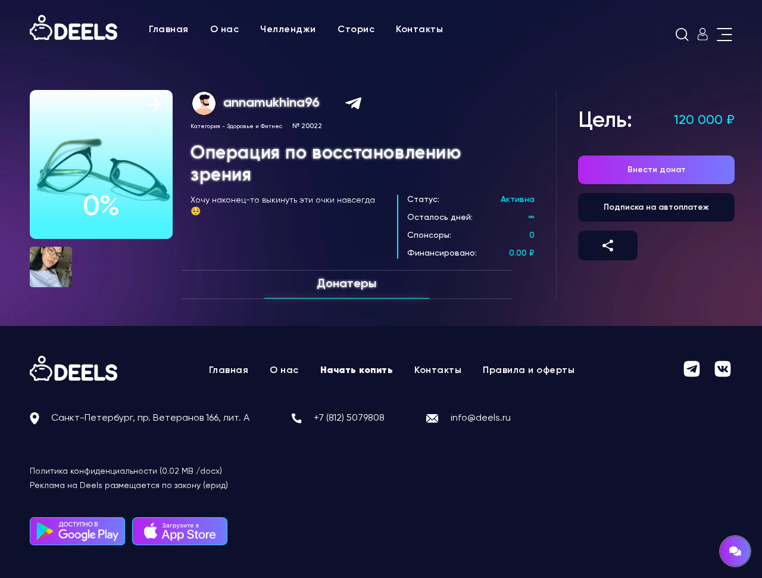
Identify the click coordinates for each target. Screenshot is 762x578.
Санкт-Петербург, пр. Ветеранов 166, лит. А (150, 418)
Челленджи (288, 30)
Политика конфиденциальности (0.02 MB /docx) (126, 471)
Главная (169, 30)
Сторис (356, 30)
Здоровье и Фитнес (254, 126)
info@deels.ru (481, 418)
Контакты (419, 30)
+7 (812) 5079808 (349, 418)
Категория (205, 126)
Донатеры (346, 284)
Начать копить (357, 370)
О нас (224, 30)
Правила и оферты (528, 370)
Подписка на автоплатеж (656, 207)
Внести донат (656, 170)
